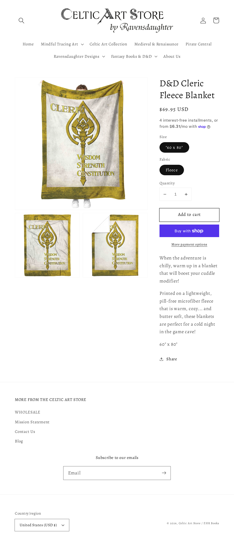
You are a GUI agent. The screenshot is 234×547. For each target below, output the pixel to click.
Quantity (167, 183)
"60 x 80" (174, 147)
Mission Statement (32, 422)
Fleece (172, 170)
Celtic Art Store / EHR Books (199, 523)
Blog (19, 441)
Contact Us (25, 431)
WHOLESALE (27, 412)
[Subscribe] (163, 472)
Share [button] (171, 359)
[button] (21, 20)
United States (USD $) (38, 525)
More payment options (189, 244)
